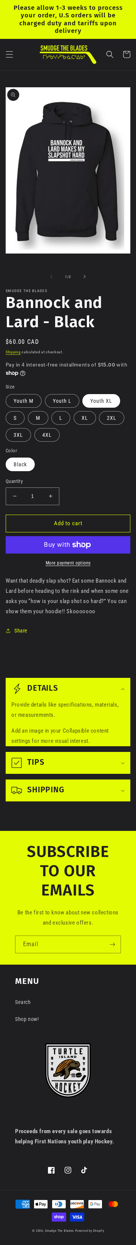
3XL (18, 435)
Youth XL (101, 401)
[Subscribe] (112, 944)
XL (85, 418)
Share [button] (21, 631)
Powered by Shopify (89, 1231)
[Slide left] (51, 276)
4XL (47, 435)
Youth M (24, 401)
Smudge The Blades (59, 1231)
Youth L (62, 401)
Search (23, 1002)
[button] (9, 54)
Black (20, 464)
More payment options (68, 563)
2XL (111, 418)
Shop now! (27, 1019)
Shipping (13, 352)
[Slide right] (84, 276)
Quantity (14, 481)
